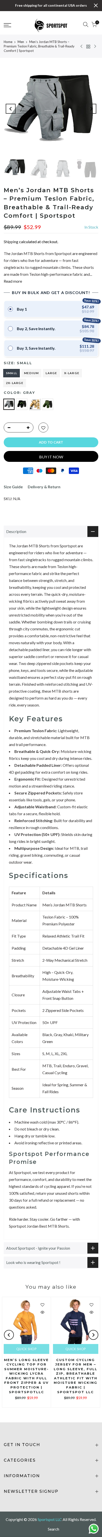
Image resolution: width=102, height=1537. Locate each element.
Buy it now (51, 456)
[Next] (91, 109)
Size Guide (13, 486)
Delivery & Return (44, 486)
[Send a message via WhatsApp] (94, 1529)
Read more (13, 281)
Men (21, 42)
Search (53, 1529)
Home (8, 42)
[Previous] (11, 109)
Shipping (11, 241)
